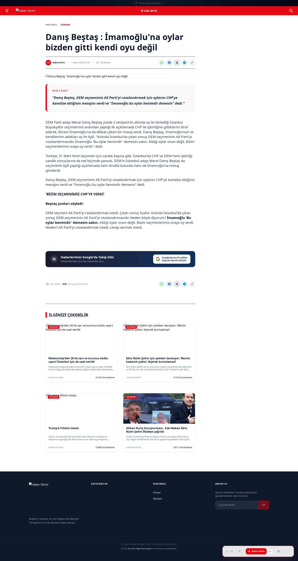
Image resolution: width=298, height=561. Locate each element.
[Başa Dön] (288, 551)
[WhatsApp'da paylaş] (162, 63)
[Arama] (291, 10)
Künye (157, 492)
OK (263, 504)
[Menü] (7, 11)
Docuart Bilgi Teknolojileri (140, 548)
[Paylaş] (278, 551)
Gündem (65, 24)
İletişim (157, 498)
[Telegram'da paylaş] (184, 63)
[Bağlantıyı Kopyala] (192, 63)
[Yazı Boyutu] (240, 551)
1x (270, 551)
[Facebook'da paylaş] (169, 63)
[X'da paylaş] (177, 63)
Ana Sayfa (150, 10)
